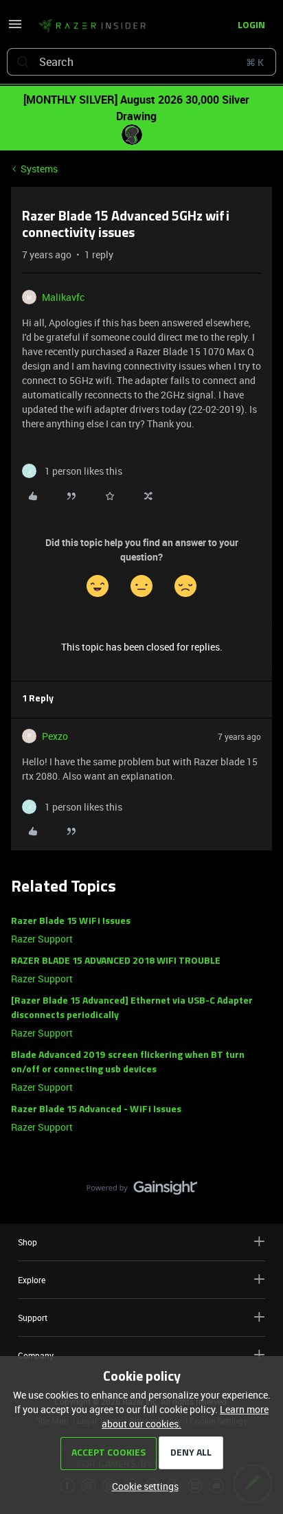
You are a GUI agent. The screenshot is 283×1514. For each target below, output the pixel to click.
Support (32, 1317)
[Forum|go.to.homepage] (92, 26)
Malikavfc (63, 297)
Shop (27, 1241)
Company (36, 1355)
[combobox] (141, 62)
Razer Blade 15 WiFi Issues (71, 921)
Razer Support (42, 938)
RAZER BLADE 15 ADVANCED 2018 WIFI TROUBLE (115, 961)
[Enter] (22, 62)
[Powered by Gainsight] (142, 1191)
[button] (15, 28)
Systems (39, 168)
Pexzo (55, 736)
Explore (31, 1279)
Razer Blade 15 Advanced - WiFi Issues (96, 1109)
